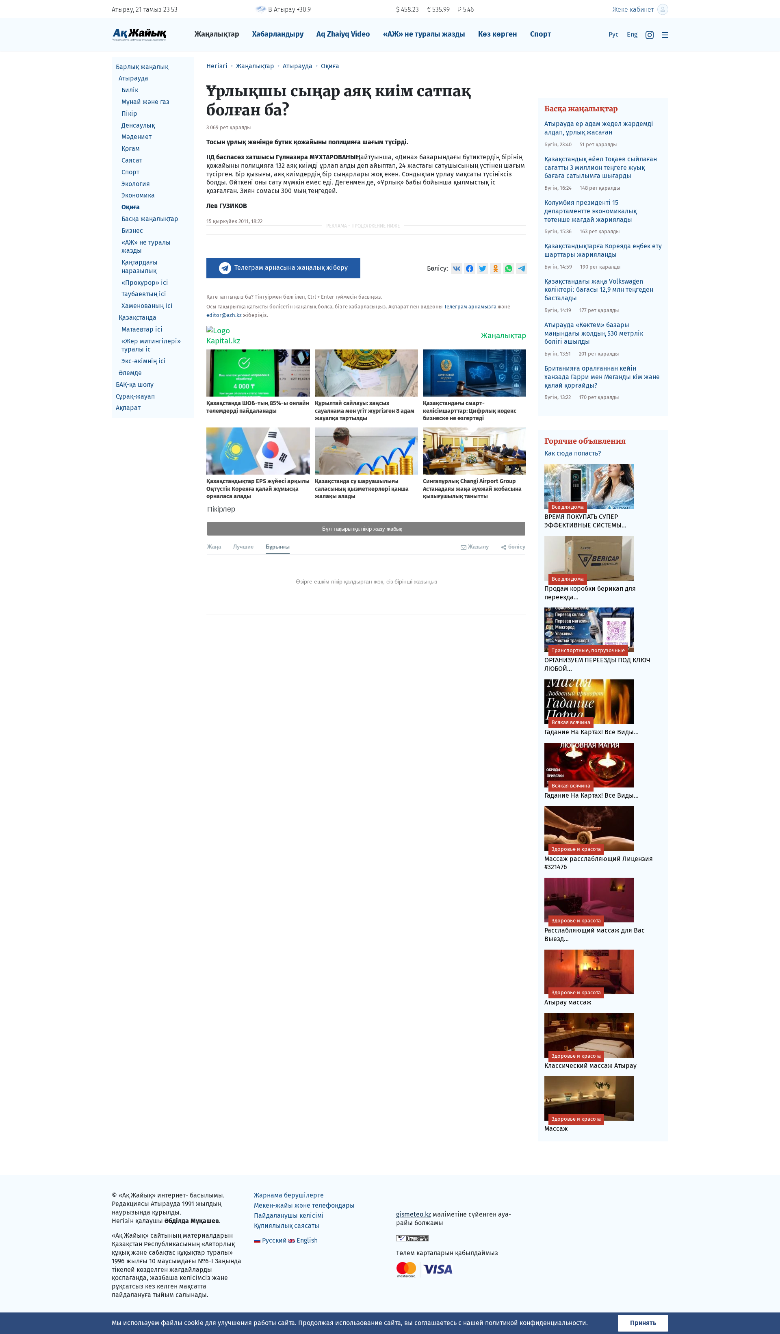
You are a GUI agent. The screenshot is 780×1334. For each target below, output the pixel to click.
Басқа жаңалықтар (149, 219)
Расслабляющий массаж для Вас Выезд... (594, 930)
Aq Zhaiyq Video (343, 34)
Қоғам (130, 149)
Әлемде (130, 373)
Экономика (138, 196)
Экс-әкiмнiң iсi (143, 361)
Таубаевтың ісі (143, 294)
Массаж (572, 1124)
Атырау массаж (572, 997)
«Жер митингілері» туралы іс (151, 345)
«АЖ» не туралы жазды (424, 34)
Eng (632, 34)
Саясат (131, 160)
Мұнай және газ (145, 102)
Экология (135, 184)
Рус (614, 34)
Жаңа (214, 546)
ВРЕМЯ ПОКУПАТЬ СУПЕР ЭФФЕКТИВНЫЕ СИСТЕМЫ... (585, 516)
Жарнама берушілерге (289, 1195)
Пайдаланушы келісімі (289, 1215)
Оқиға (130, 207)
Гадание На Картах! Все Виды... (591, 727)
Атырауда (133, 78)
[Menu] (665, 34)
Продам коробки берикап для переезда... (590, 588)
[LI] (414, 1197)
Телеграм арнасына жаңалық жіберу (291, 267)
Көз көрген (497, 34)
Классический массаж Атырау (590, 1061)
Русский (274, 1240)
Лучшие (243, 546)
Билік (129, 90)
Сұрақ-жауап (135, 396)
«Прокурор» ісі (144, 282)
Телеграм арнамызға (470, 307)
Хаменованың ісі (147, 306)
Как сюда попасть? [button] (572, 453)
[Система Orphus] (412, 1238)
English (307, 1240)
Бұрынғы (278, 546)
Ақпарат (128, 408)
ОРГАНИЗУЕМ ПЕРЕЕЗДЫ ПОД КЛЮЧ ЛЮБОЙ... (597, 659)
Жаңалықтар (217, 34)
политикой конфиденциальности (535, 1323)
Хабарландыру (277, 34)
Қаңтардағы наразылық (139, 267)
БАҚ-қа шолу (135, 384)
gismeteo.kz (413, 1214)
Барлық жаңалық (142, 67)
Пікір (129, 113)
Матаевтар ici (141, 329)
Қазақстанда (137, 318)
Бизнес (132, 230)
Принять (643, 1323)
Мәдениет (136, 137)
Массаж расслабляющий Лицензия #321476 (598, 858)
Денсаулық (138, 125)
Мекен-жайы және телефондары (304, 1205)
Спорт (540, 34)
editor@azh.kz (224, 315)
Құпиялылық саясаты (286, 1226)
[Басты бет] (139, 34)
